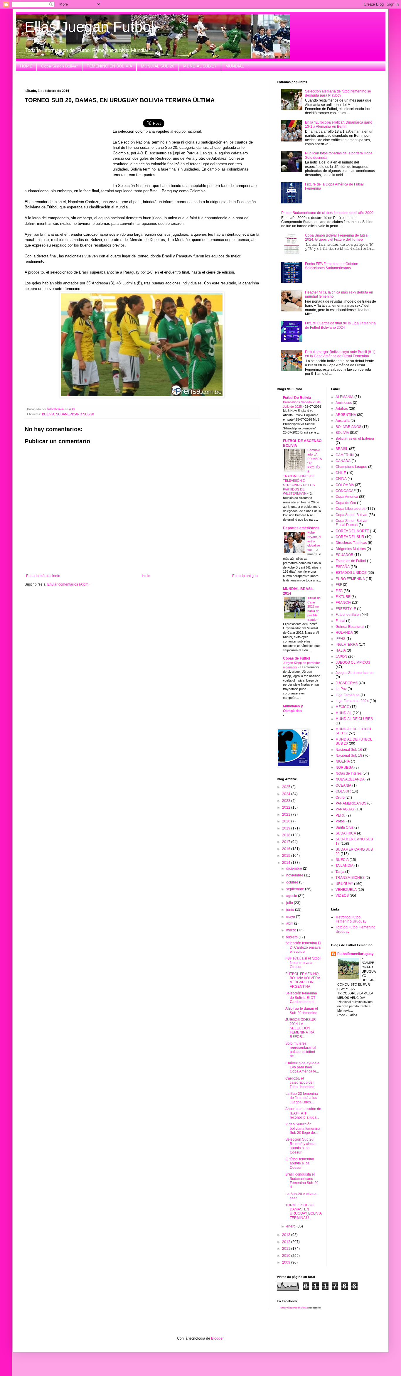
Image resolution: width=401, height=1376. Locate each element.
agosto (292, 896)
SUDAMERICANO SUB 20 (75, 414)
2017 (286, 842)
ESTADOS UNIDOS (351, 573)
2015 (286, 856)
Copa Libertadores (350, 509)
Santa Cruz (344, 827)
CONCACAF (345, 491)
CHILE (341, 473)
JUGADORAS (347, 683)
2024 (286, 794)
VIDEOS (342, 895)
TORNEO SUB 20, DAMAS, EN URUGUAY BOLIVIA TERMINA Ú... (303, 1211)
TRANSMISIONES (350, 878)
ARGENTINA (346, 415)
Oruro (340, 797)
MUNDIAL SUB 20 (157, 66)
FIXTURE (343, 597)
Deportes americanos (301, 528)
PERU (341, 815)
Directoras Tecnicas (351, 543)
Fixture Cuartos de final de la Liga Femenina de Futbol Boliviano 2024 (340, 325)
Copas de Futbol (296, 658)
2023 (286, 801)
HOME (26, 66)
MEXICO (342, 707)
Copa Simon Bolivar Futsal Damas (352, 523)
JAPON (341, 657)
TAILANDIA (344, 866)
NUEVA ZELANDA (350, 779)
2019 (286, 828)
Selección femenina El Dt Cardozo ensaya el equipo (303, 947)
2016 (286, 849)
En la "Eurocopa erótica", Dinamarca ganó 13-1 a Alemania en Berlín (338, 124)
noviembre (295, 875)
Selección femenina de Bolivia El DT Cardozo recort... (301, 997)
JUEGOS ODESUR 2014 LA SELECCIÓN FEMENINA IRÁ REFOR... (300, 1028)
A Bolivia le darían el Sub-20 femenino (301, 1010)
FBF (339, 585)
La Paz (341, 689)
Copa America (347, 497)
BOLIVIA (48, 414)
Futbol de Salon (348, 615)
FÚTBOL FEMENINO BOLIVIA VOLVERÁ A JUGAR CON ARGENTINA (302, 980)
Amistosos (344, 403)
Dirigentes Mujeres (351, 549)
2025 (286, 787)
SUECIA (342, 860)
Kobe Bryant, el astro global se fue (314, 541)
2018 (286, 835)
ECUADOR (344, 555)
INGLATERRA (347, 645)
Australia (343, 421)
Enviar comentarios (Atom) (68, 584)
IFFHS (341, 639)
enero (291, 1226)
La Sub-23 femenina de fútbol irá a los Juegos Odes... (301, 1098)
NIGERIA (343, 761)
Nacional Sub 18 (349, 755)
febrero (292, 937)
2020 (286, 821)
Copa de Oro (346, 503)
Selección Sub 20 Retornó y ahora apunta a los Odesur (300, 1145)
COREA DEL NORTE (352, 531)
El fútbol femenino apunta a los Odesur (299, 1163)
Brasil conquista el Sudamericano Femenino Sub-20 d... (302, 1180)
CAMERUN (345, 455)
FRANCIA (343, 603)
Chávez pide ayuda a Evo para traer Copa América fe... (302, 1067)
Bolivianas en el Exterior (355, 438)
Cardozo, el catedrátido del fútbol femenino (299, 1082)
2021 (286, 814)
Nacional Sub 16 (349, 750)
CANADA (343, 461)
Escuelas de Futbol (351, 561)
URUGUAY (344, 884)
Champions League (351, 467)
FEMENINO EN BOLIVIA (109, 66)
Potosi (341, 821)
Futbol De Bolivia (297, 398)
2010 (286, 1256)
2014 (286, 863)
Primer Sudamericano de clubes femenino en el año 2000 (327, 213)
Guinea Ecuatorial (350, 627)
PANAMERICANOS (351, 803)
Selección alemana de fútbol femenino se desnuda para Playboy (338, 93)
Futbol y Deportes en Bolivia (294, 1307)
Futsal (340, 621)
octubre (292, 882)
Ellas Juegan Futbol (89, 26)
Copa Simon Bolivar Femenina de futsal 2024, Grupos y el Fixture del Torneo (336, 237)
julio (290, 903)
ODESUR (343, 791)
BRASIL (342, 449)
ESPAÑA (343, 567)
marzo (291, 930)
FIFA (339, 591)
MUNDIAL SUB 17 (200, 66)
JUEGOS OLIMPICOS (353, 662)
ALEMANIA (344, 397)
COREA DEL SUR (350, 537)
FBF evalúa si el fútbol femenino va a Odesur (303, 962)
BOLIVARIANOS (348, 427)
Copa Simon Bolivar (59, 66)
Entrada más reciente (43, 576)
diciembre (294, 868)
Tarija (340, 872)
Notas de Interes (349, 773)
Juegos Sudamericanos (354, 673)
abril (290, 923)
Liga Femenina (348, 695)
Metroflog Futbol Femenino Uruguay (351, 919)
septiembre (295, 889)
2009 (286, 1262)
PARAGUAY (345, 809)
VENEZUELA (346, 890)
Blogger (217, 1338)
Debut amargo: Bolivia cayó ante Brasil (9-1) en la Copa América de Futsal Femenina (340, 354)
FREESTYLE (346, 609)
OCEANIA (343, 785)
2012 (286, 1242)
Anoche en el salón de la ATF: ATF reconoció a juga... (303, 1113)
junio (290, 910)
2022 (286, 807)
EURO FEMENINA (350, 579)
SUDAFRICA (346, 833)
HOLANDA (344, 632)
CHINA (341, 479)
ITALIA (341, 650)
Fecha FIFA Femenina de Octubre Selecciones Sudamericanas (331, 266)
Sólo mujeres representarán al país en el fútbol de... (300, 1049)
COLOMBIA (345, 485)
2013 (286, 1235)
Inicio (146, 576)
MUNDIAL (234, 66)
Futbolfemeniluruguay (355, 954)
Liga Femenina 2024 (352, 701)
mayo (291, 917)
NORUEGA (344, 767)
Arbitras (342, 409)
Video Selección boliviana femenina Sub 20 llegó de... (302, 1128)
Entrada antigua (245, 576)
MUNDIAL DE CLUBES (354, 719)
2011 (286, 1249)
